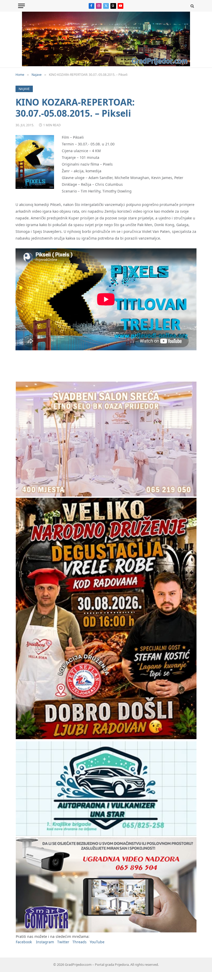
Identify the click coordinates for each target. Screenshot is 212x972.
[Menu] (21, 6)
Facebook (24, 941)
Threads (79, 941)
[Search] (192, 6)
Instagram (45, 941)
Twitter (63, 941)
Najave (24, 89)
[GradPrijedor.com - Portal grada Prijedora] (106, 64)
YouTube (97, 941)
